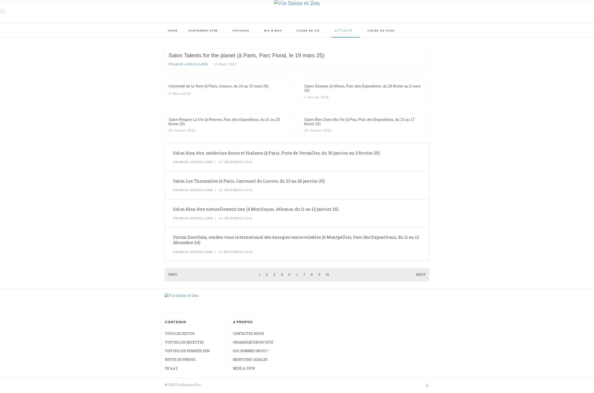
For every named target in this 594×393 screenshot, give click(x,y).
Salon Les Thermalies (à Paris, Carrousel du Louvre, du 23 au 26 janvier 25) (249, 181)
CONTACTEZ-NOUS (248, 333)
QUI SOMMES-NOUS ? (251, 351)
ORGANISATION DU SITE (253, 342)
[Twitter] (427, 385)
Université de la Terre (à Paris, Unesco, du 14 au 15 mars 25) (218, 86)
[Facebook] (418, 385)
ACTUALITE (343, 30)
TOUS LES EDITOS (180, 333)
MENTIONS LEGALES (250, 359)
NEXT (421, 275)
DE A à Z (171, 368)
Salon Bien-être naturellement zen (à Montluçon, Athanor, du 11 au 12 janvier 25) (256, 209)
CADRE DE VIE (308, 30)
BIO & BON (273, 30)
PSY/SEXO (240, 30)
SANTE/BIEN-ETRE (203, 30)
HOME (173, 30)
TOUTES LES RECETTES (184, 342)
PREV (172, 275)
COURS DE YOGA (381, 30)
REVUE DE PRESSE (180, 359)
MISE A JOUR (244, 368)
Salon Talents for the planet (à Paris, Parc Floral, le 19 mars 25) (246, 55)
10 (327, 275)
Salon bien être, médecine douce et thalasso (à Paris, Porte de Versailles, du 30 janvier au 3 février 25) (276, 153)
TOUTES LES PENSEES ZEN (187, 351)
